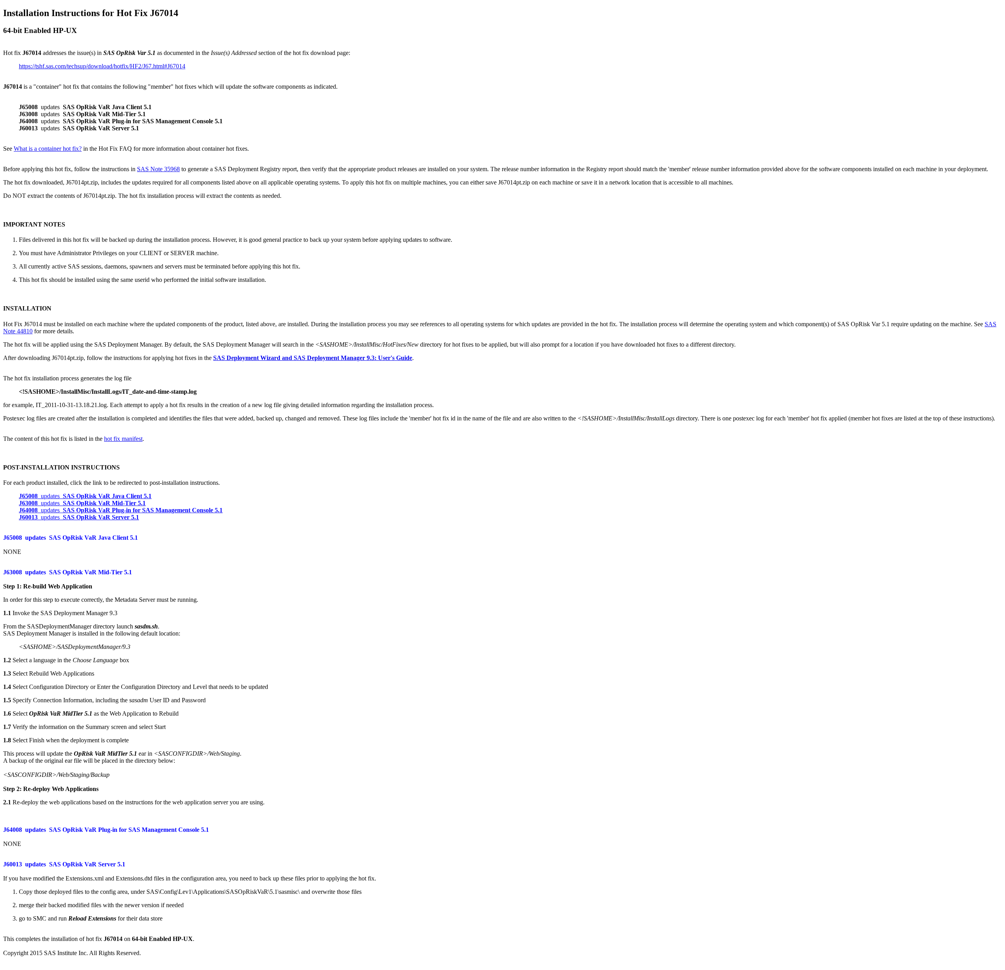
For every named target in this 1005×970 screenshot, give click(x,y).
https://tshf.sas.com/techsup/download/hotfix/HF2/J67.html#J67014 (102, 66)
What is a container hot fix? (48, 148)
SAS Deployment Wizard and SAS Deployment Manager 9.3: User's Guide (312, 357)
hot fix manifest (123, 438)
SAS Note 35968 (158, 169)
